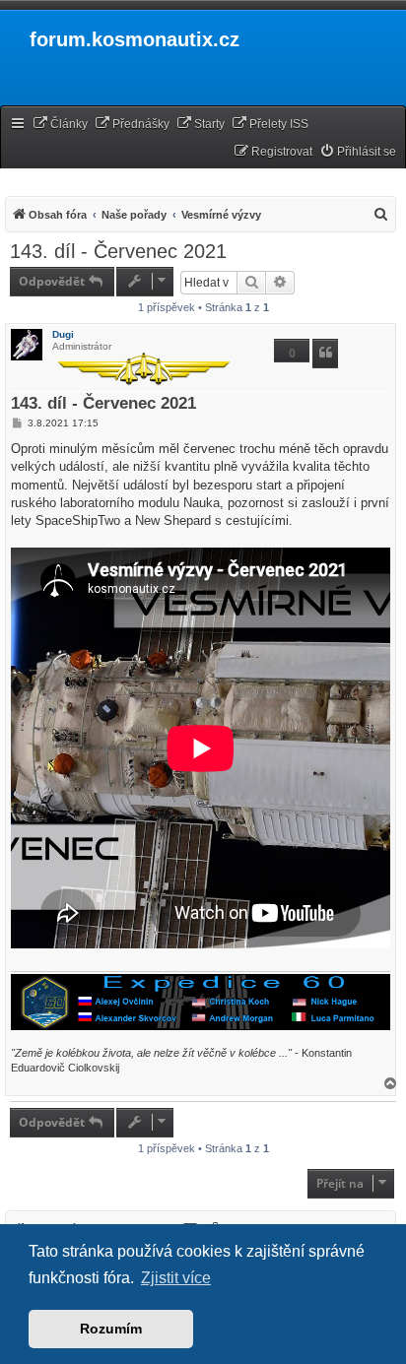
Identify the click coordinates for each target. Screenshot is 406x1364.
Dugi (63, 334)
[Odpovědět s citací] (325, 353)
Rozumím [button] (111, 1328)
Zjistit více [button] (176, 1277)
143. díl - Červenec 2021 (118, 251)
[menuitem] (60, 124)
